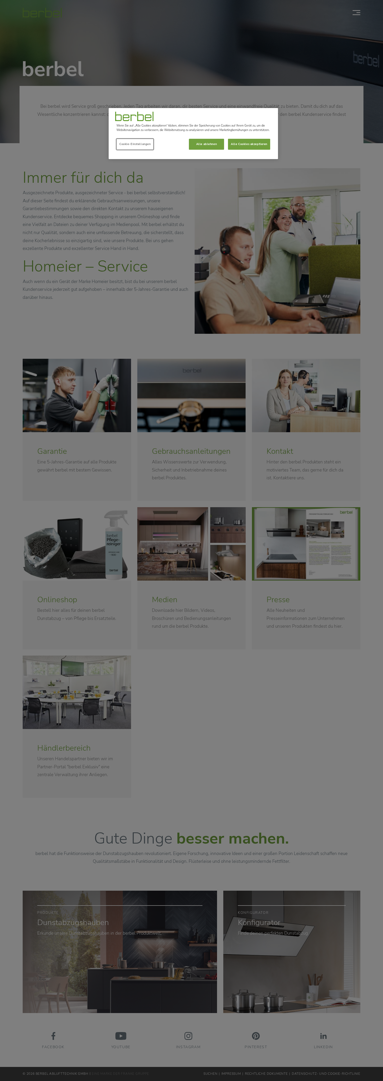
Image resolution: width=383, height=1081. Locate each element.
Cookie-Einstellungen (135, 144)
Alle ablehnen (206, 144)
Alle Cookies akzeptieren (249, 144)
